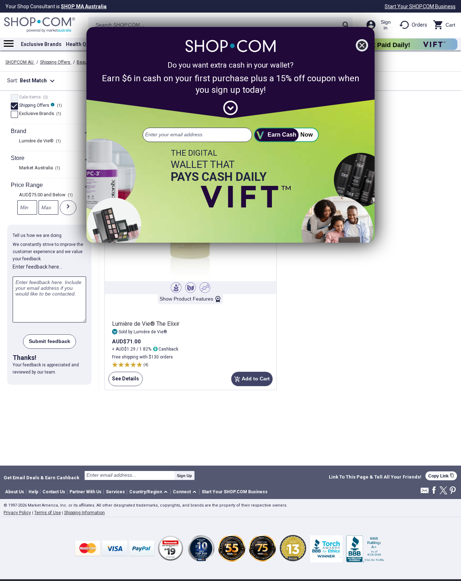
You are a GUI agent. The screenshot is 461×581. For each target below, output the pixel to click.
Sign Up (184, 476)
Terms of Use (47, 512)
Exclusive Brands (41, 44)
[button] (150, 492)
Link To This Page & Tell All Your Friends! (375, 477)
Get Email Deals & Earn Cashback (41, 477)
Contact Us (53, 491)
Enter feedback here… (37, 266)
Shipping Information (84, 512)
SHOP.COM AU (20, 62)
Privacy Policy (17, 512)
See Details (123, 381)
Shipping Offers (55, 62)
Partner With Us (86, 491)
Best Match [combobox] (38, 81)
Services (115, 491)
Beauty (84, 62)
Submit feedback (49, 341)
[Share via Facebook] (434, 490)
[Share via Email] (425, 492)
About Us (14, 491)
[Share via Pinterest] (453, 490)
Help (33, 491)
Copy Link (441, 476)
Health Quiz (79, 44)
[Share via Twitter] (443, 490)
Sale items (32, 97)
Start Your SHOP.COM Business (420, 6)
